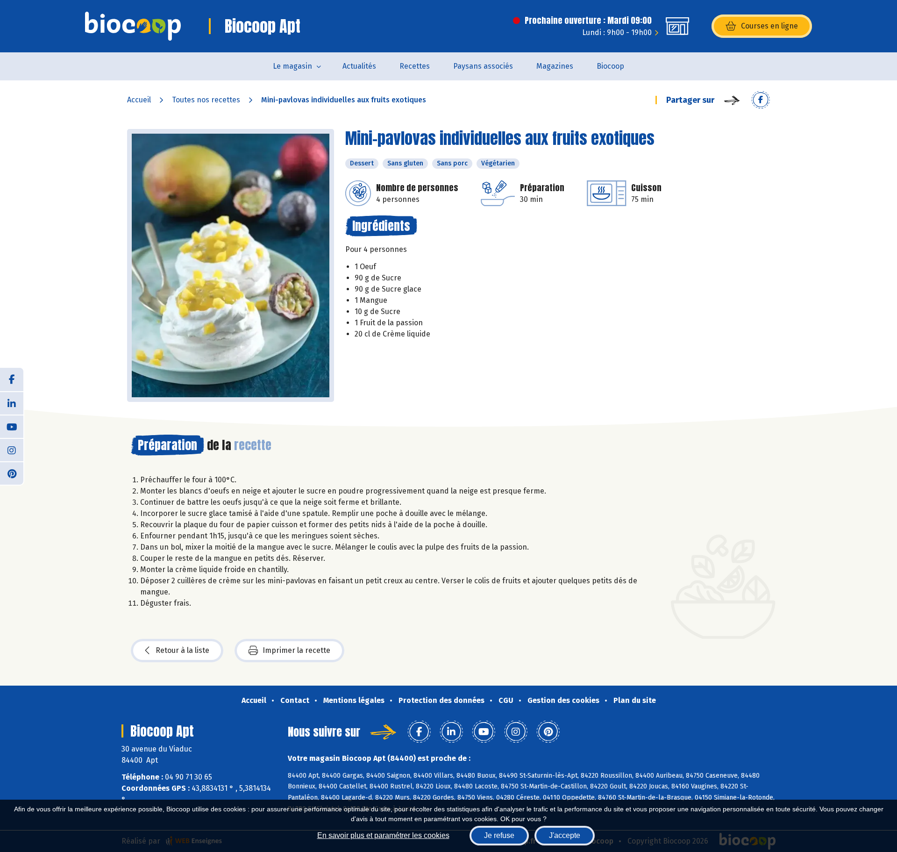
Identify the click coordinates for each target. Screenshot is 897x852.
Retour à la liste (182, 650)
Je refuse (499, 835)
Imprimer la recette (296, 650)
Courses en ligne (769, 25)
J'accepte (564, 835)
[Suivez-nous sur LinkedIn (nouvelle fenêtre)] (11, 403)
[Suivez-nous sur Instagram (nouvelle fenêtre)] (11, 449)
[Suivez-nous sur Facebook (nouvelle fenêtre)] (11, 379)
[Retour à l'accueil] (133, 26)
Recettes (414, 66)
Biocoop (610, 66)
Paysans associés (483, 66)
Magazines (554, 66)
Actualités (359, 66)
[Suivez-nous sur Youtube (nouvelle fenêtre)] (11, 426)
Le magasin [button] (292, 66)
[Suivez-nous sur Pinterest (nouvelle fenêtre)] (11, 473)
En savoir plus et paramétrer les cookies (383, 835)
